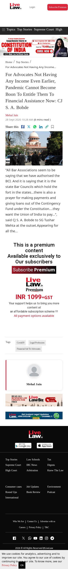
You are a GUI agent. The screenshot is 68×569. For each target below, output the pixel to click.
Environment (54, 486)
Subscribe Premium (57, 7)
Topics (11, 29)
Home (8, 62)
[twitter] (28, 126)
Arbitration (32, 470)
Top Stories (24, 29)
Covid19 (20, 342)
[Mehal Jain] (34, 370)
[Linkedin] (40, 126)
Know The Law (55, 470)
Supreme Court (44, 29)
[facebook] (22, 126)
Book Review (33, 492)
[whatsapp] (34, 126)
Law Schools (33, 459)
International (11, 497)
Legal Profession (37, 342)
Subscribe (34, 269)
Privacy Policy (10, 565)
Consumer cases (13, 486)
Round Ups (11, 492)
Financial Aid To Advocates (28, 349)
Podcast (51, 492)
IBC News (31, 465)
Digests (51, 465)
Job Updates (32, 486)
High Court (11, 470)
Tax (49, 459)
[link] (46, 126)
